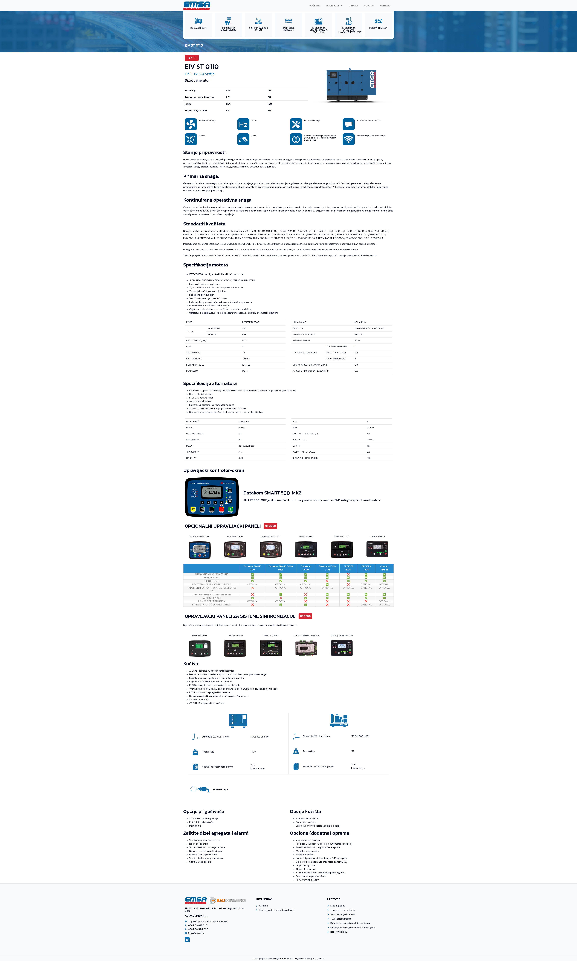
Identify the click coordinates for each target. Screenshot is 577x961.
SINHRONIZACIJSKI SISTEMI (258, 29)
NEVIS (321, 958)
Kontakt (385, 5)
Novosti (369, 5)
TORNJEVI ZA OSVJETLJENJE (228, 29)
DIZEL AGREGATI (198, 28)
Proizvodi (332, 5)
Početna (314, 5)
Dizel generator (197, 80)
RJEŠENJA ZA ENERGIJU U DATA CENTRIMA (318, 30)
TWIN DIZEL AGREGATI (288, 29)
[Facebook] (187, 939)
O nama (353, 5)
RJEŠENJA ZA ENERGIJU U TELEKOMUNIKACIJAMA (349, 30)
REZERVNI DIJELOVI (378, 28)
